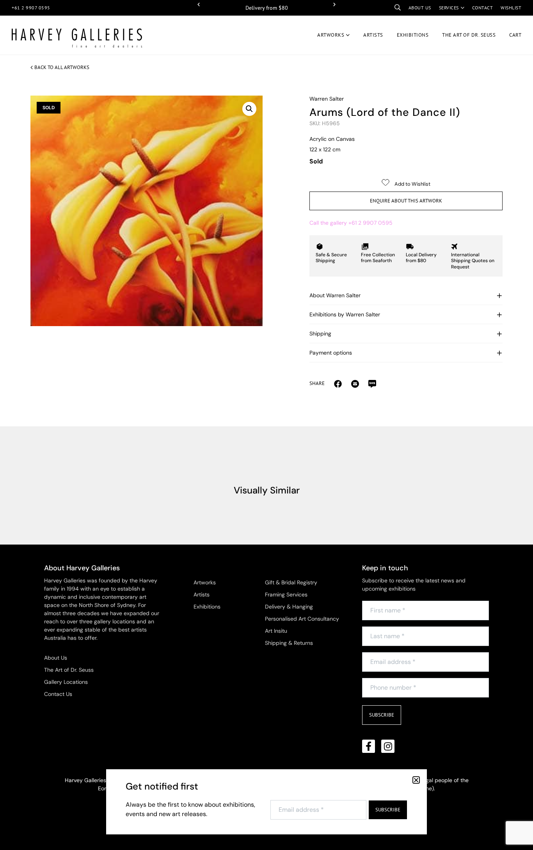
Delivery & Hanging (289, 606)
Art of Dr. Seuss (469, 35)
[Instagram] (387, 746)
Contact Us (58, 693)
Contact (482, 8)
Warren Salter (326, 98)
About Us (55, 657)
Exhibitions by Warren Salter (344, 314)
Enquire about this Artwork (406, 200)
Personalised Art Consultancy (302, 618)
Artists (373, 35)
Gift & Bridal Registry (291, 582)
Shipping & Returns (289, 642)
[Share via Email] (337, 383)
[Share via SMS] (372, 383)
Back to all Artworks (61, 67)
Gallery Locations (66, 681)
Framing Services (286, 594)
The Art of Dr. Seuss (69, 669)
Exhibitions (413, 35)
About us (420, 8)
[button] (198, 4)
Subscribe (381, 715)
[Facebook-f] (368, 746)
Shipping (320, 333)
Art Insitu (276, 630)
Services (449, 8)
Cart (515, 35)
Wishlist (511, 8)
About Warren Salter (335, 295)
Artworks (330, 35)
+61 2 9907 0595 (31, 8)
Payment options (330, 352)
